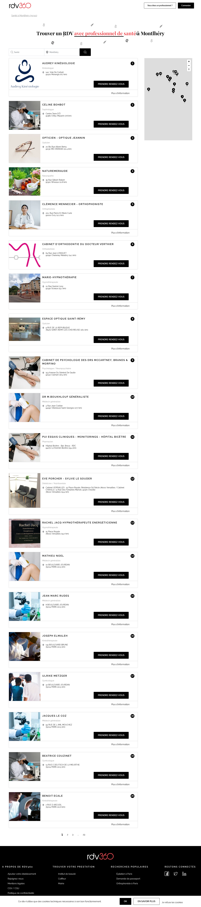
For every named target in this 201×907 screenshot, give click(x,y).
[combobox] (26, 52)
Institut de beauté (67, 874)
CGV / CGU (13, 888)
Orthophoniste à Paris (127, 883)
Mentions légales (16, 883)
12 (160, 73)
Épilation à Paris (124, 874)
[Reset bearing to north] (189, 69)
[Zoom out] (189, 65)
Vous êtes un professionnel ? (160, 5)
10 (187, 84)
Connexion (186, 5)
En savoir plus (146, 901)
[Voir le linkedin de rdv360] (184, 874)
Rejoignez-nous (16, 878)
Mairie (61, 883)
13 (157, 74)
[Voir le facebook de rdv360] (167, 874)
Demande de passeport (128, 878)
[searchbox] (26, 52)
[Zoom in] (189, 61)
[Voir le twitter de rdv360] (175, 874)
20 (176, 72)
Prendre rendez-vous (111, 84)
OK (125, 901)
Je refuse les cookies (172, 902)
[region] (168, 99)
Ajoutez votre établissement (22, 874)
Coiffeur (62, 878)
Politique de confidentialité (21, 893)
